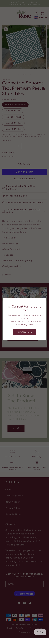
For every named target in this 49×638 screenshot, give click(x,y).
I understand (24, 332)
